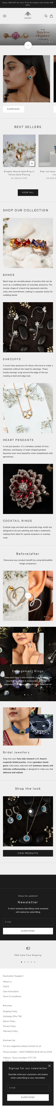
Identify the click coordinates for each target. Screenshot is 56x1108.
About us (7, 981)
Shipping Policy (10, 1011)
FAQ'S (6, 986)
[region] (28, 34)
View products (28, 853)
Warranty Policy (10, 1031)
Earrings (13, 109)
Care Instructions (11, 991)
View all (28, 192)
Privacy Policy (9, 1026)
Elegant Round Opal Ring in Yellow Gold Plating (19, 173)
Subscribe (28, 1097)
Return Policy (9, 1021)
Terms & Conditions (12, 996)
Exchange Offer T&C (12, 1016)
